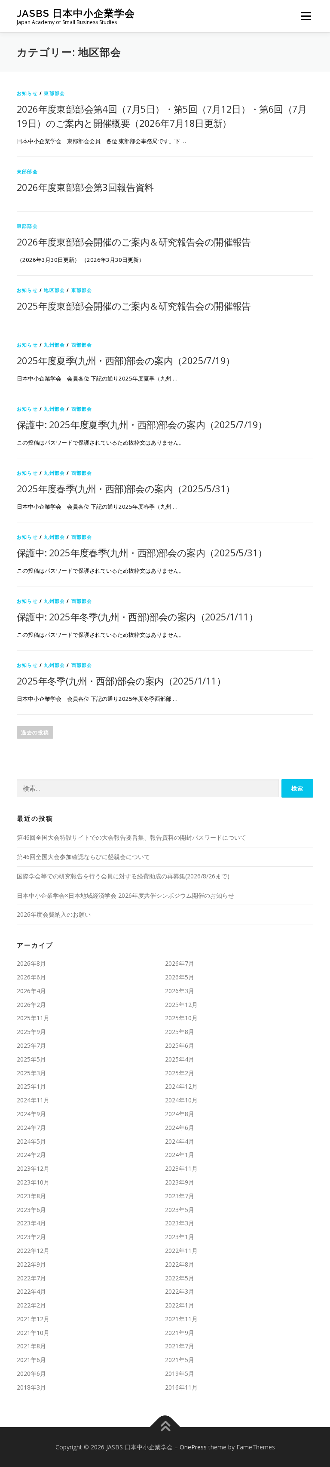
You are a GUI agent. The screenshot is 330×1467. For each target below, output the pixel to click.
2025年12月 (181, 1005)
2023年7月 (179, 1196)
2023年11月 (181, 1168)
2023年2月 (31, 1237)
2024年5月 (31, 1141)
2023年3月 (179, 1223)
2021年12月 (33, 1319)
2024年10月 (181, 1100)
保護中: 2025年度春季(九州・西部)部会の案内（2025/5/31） (142, 552)
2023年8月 (31, 1196)
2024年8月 (179, 1114)
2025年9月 (31, 1032)
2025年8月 (179, 1032)
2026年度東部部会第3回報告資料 (85, 187)
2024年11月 (33, 1100)
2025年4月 (179, 1059)
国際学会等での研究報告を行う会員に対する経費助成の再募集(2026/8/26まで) (123, 876)
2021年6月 (31, 1360)
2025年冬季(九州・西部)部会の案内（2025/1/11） (121, 680)
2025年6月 (179, 1045)
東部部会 (54, 93)
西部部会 (81, 344)
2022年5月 (179, 1278)
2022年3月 (179, 1291)
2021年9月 (179, 1333)
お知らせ (27, 93)
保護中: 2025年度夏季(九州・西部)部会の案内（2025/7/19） (142, 424)
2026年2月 (31, 1005)
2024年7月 (31, 1127)
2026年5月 (179, 977)
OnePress (193, 1447)
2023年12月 (33, 1168)
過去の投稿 (35, 732)
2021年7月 (179, 1346)
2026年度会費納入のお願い (54, 914)
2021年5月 (179, 1360)
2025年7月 (31, 1045)
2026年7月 (179, 963)
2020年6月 (31, 1373)
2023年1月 (179, 1237)
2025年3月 (31, 1073)
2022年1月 (179, 1305)
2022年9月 (31, 1264)
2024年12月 (181, 1086)
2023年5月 (179, 1210)
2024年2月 (31, 1155)
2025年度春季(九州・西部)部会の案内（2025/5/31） (126, 488)
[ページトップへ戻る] (165, 1427)
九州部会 (54, 344)
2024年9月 (31, 1114)
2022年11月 (181, 1250)
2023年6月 (31, 1210)
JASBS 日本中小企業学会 (76, 13)
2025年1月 (31, 1086)
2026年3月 (179, 991)
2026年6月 (31, 977)
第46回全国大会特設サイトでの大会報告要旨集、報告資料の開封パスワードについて (131, 837)
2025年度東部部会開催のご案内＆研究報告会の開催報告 (134, 305)
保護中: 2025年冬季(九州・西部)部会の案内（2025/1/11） (137, 616)
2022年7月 (31, 1278)
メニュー (305, 16)
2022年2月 (31, 1305)
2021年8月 (31, 1346)
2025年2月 (179, 1073)
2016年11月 (181, 1387)
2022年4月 (31, 1291)
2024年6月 (179, 1127)
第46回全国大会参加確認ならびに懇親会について (83, 857)
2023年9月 (179, 1182)
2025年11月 (33, 1018)
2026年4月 (31, 991)
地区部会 (54, 290)
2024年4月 (179, 1141)
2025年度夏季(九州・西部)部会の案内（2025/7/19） (126, 360)
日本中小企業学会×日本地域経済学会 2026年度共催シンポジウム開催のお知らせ (125, 895)
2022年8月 (179, 1264)
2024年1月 (179, 1155)
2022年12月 (33, 1250)
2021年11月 (181, 1319)
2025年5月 (31, 1059)
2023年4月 (31, 1223)
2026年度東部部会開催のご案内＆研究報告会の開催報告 (134, 241)
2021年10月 (33, 1333)
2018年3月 (31, 1387)
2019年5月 (179, 1373)
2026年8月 (31, 963)
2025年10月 (181, 1018)
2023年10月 (33, 1182)
